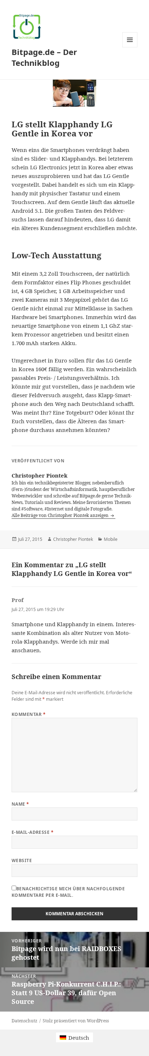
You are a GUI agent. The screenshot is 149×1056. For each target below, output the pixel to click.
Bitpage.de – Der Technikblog (44, 57)
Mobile (111, 539)
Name (20, 804)
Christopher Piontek (73, 539)
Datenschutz (24, 1021)
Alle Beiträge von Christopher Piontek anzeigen (61, 515)
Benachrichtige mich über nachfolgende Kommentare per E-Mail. (68, 892)
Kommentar (29, 714)
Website (22, 860)
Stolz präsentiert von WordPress (76, 1021)
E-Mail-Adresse (33, 832)
